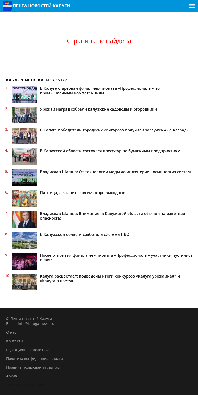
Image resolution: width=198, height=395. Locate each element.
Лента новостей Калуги (27, 384)
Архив (11, 376)
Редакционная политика (28, 349)
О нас (11, 332)
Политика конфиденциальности (34, 358)
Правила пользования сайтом (33, 367)
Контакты (14, 341)
